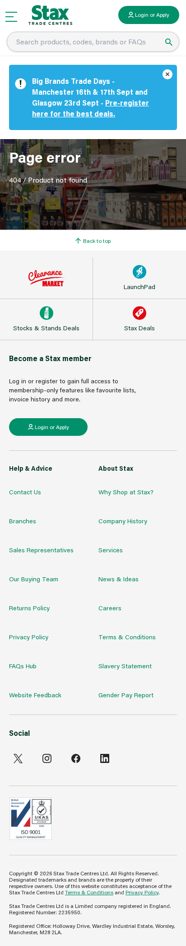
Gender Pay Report (125, 694)
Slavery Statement (125, 665)
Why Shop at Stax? (125, 491)
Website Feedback (35, 694)
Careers (109, 607)
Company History (122, 520)
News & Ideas (118, 578)
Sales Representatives (41, 549)
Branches (22, 520)
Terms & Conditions (127, 636)
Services (110, 549)
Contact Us (25, 491)
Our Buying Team (33, 578)
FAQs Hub (23, 665)
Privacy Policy (28, 636)
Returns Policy (29, 607)
